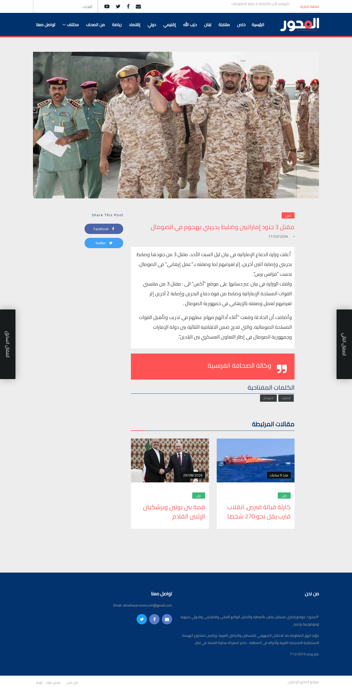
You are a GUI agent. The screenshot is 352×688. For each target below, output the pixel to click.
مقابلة (224, 24)
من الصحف (95, 24)
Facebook (102, 228)
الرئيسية (258, 24)
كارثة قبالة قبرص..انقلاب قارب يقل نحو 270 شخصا (259, 511)
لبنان (207, 24)
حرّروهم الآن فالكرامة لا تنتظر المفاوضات (260, 3)
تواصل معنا (45, 24)
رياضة (117, 24)
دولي (152, 24)
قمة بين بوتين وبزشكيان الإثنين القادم (174, 511)
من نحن (72, 682)
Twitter (101, 243)
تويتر (39, 682)
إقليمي (169, 24)
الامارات (286, 398)
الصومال (268, 398)
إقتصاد (134, 24)
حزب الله (190, 24)
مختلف (73, 24)
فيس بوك (53, 682)
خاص (241, 24)
